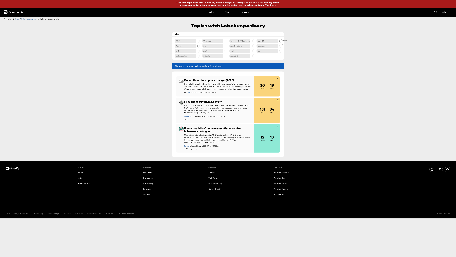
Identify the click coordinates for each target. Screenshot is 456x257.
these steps (243, 5)
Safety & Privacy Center (21, 214)
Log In (443, 12)
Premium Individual (281, 172)
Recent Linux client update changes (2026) (209, 80)
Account (179, 46)
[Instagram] (432, 169)
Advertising (148, 183)
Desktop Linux (32, 19)
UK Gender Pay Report (126, 214)
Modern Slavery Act (94, 214)
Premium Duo (279, 178)
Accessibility (79, 214)
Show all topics (216, 66)
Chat (227, 12)
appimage (261, 46)
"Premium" (207, 41)
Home (17, 19)
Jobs (80, 178)
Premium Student (281, 189)
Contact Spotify (214, 189)
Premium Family (280, 183)
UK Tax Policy (109, 214)
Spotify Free (279, 194)
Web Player (213, 178)
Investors (147, 189)
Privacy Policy (38, 214)
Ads (204, 46)
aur (259, 51)
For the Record (84, 183)
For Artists (147, 172)
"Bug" (178, 41)
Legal (8, 214)
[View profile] (181, 81)
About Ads (67, 214)
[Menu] (450, 12)
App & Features (236, 46)
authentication (181, 56)
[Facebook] (447, 169)
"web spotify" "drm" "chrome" (241, 41)
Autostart (234, 56)
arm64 (205, 51)
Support (211, 172)
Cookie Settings (53, 214)
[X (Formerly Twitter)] (440, 169)
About (80, 172)
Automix (206, 56)
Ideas (245, 12)
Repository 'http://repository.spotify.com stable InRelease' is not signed (212, 129)
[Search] (436, 12)
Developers (148, 178)
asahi (232, 51)
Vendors (146, 194)
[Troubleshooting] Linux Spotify (203, 101)
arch (177, 51)
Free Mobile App (215, 183)
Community (16, 12)
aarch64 (261, 41)
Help (210, 12)
